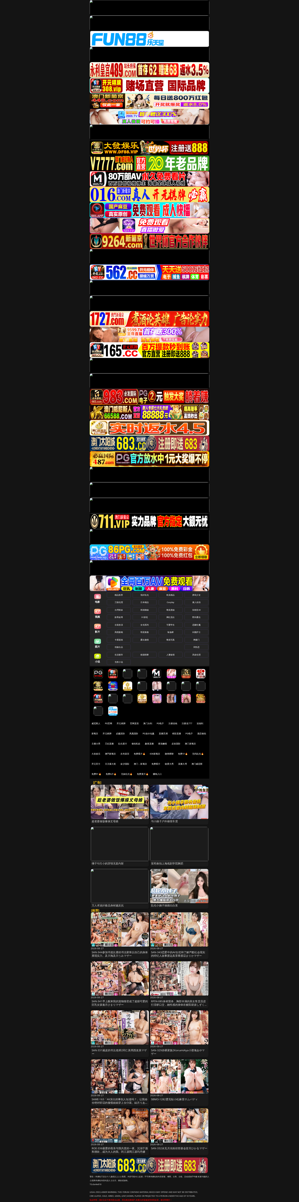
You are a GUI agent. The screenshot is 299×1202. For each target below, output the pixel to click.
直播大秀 (182, 763)
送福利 (200, 723)
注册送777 (187, 723)
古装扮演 (119, 624)
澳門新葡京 (110, 753)
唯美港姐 (170, 609)
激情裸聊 (169, 753)
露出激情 (144, 639)
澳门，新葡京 (140, 763)
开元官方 (96, 763)
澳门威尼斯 (197, 763)
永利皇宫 (124, 753)
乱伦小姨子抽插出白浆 (164, 905)
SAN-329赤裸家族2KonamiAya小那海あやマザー (178, 1051)
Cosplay (170, 602)
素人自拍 (196, 602)
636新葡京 (155, 753)
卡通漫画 (119, 639)
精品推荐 (119, 595)
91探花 (144, 617)
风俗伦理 (196, 654)
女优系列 (144, 624)
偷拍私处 (136, 743)
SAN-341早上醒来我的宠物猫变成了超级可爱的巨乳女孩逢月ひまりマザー (120, 1002)
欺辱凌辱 (119, 617)
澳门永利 (147, 723)
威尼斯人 (96, 723)
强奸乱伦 (144, 595)
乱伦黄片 (122, 743)
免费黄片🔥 (142, 773)
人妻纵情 (170, 654)
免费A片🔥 (111, 773)
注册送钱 (172, 723)
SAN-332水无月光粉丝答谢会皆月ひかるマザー (179, 1148)
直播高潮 (163, 733)
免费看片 (156, 763)
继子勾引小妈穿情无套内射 (108, 863)
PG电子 (160, 723)
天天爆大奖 (110, 763)
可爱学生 (170, 624)
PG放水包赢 (148, 733)
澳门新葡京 (190, 743)
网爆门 (196, 639)
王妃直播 (109, 743)
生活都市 (119, 654)
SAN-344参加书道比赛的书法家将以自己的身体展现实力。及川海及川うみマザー (120, 953)
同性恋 (196, 647)
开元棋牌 (121, 723)
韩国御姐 (144, 609)
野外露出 (196, 617)
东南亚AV (196, 609)
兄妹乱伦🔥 (127, 773)
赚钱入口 (157, 773)
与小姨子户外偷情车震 (164, 821)
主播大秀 (96, 743)
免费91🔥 (96, 773)
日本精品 (144, 602)
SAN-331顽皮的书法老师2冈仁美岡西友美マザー (119, 1051)
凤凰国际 (133, 733)
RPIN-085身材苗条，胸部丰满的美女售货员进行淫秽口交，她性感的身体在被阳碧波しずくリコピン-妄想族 (179, 1004)
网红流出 (170, 617)
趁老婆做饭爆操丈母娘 (105, 821)
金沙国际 (124, 763)
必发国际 (176, 743)
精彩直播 (176, 733)
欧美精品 (170, 595)
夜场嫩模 (162, 743)
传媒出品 (119, 647)
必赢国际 (120, 733)
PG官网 (108, 723)
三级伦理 (119, 602)
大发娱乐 (96, 753)
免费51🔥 (183, 753)
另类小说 (119, 662)
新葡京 (95, 733)
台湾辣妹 (119, 609)
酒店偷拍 (201, 733)
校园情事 (144, 654)
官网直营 (134, 723)
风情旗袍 (119, 632)
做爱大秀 (169, 763)
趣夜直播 (149, 743)
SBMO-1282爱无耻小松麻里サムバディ (174, 1099)
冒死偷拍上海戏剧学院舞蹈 (167, 863)
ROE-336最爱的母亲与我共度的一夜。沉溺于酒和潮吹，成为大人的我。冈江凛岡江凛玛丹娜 (120, 1149)
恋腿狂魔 (196, 624)
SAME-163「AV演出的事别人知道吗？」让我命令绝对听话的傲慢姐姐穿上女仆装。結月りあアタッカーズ (120, 1102)
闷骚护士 (196, 632)
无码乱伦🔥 (198, 753)
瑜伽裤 (170, 632)
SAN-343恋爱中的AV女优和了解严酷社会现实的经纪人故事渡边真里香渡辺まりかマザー (178, 953)
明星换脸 (144, 632)
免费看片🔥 (139, 753)
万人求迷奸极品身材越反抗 (108, 905)
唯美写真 (170, 639)
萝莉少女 (196, 595)
